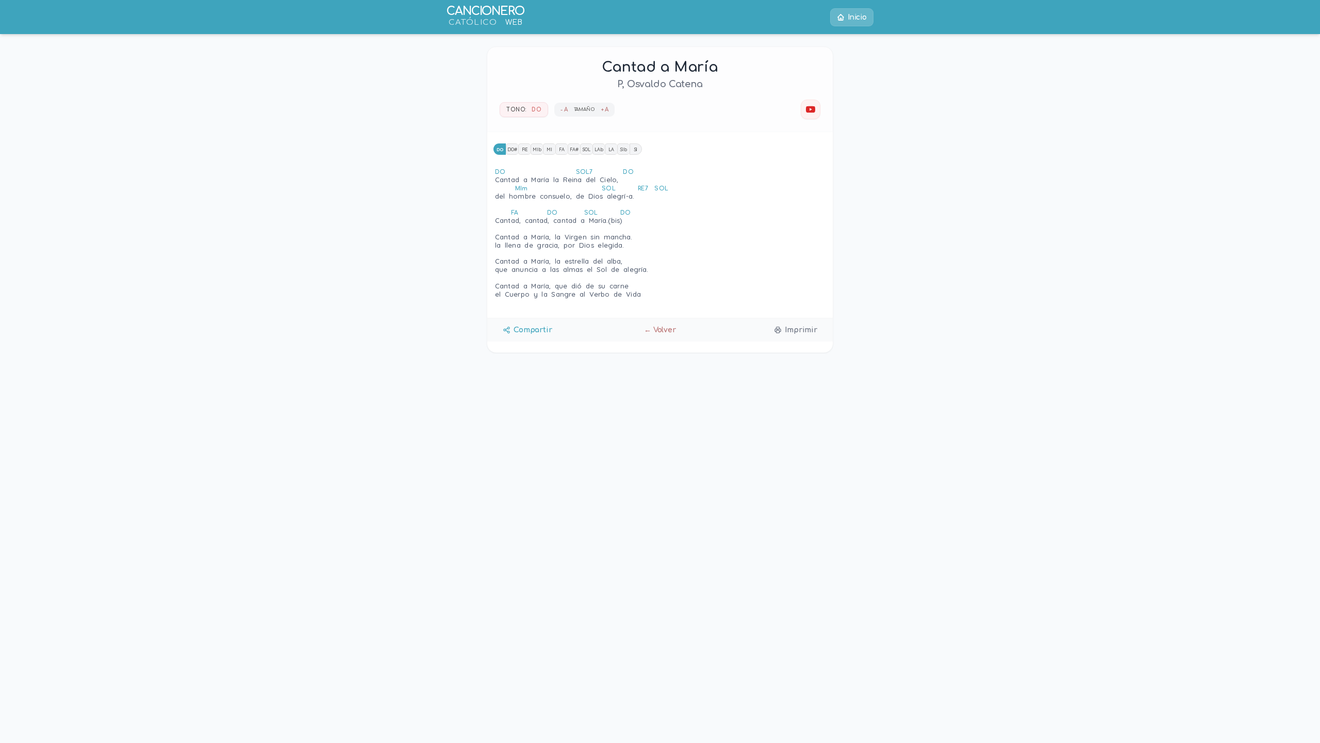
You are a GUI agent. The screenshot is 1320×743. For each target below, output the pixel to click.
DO (500, 149)
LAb (599, 149)
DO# (512, 149)
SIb (623, 149)
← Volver (660, 330)
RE (525, 149)
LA (611, 149)
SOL (586, 149)
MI (549, 149)
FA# (574, 149)
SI (636, 149)
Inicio (857, 17)
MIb (537, 149)
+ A (605, 109)
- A (564, 109)
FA (562, 149)
